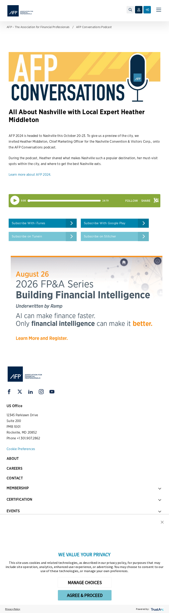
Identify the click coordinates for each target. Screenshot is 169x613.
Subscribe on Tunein (27, 236)
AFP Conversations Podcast (94, 27)
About (13, 458)
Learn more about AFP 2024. (30, 175)
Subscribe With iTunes (28, 223)
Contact (15, 478)
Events (13, 511)
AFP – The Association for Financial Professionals (38, 27)
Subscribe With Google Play (105, 223)
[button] (162, 521)
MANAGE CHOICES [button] (85, 582)
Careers (14, 468)
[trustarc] (157, 609)
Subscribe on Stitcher (100, 236)
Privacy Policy (12, 609)
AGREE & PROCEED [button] (85, 595)
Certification (19, 499)
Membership (18, 488)
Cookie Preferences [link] (21, 449)
